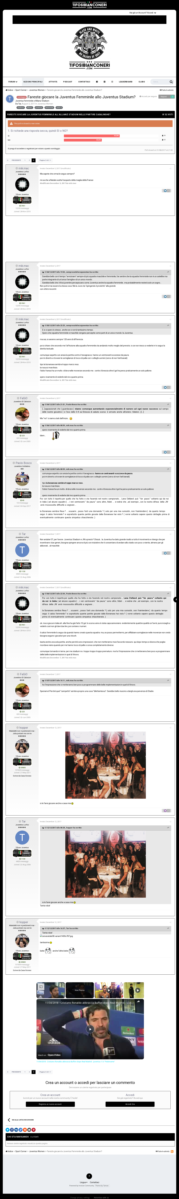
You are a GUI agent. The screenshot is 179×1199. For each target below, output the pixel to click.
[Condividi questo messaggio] (170, 169)
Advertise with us (101, 1198)
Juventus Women (45, 104)
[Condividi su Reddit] (25, 1130)
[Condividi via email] (29, 1130)
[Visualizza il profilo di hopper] (22, 746)
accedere (20, 149)
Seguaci (164, 97)
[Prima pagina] (8, 160)
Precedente (16, 160)
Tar (24, 534)
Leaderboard (126, 82)
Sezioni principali (33, 82)
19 (164, 135)
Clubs (142, 82)
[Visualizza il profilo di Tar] (10, 99)
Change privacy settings (80, 1198)
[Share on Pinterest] (34, 1130)
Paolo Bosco (71, 405)
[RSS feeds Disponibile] (172, 1151)
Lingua (83, 1182)
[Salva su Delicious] (21, 1130)
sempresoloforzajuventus (77, 272)
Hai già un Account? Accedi (141, 13)
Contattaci (84, 82)
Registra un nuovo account (50, 1104)
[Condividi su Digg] (16, 1130)
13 (164, 140)
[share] (138, 1001)
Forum (12, 82)
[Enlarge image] (105, 765)
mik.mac (24, 168)
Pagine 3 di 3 (45, 160)
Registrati (166, 12)
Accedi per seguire (149, 96)
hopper (23, 727)
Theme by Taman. (102, 1186)
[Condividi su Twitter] (8, 1130)
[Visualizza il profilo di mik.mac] (22, 184)
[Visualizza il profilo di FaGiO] (22, 414)
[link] (41, 1003)
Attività (53, 82)
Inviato (50, 168)
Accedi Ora (130, 1104)
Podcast (67, 82)
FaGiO (23, 398)
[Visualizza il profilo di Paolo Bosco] (22, 479)
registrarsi (30, 149)
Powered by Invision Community (81, 1186)
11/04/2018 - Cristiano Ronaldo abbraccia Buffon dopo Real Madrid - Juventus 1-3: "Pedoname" (89, 1002)
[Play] (109, 990)
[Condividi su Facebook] (12, 1130)
